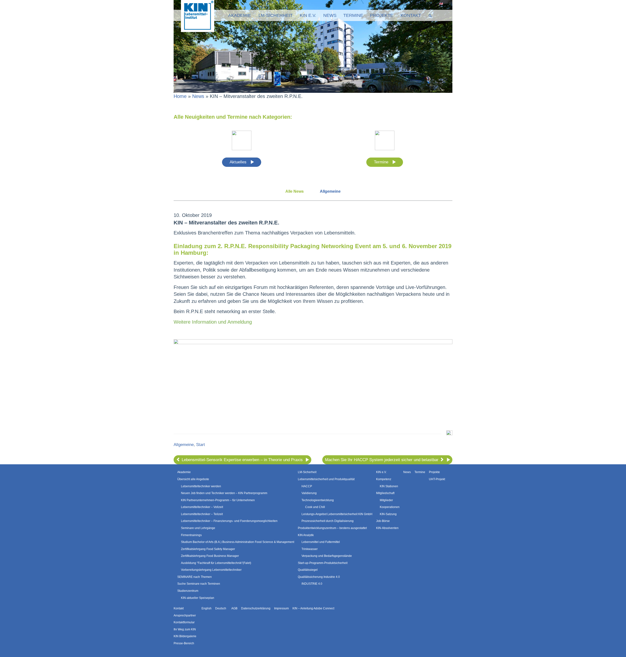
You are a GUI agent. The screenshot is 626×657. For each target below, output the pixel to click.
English (440, 3)
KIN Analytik (306, 535)
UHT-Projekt (437, 479)
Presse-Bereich (184, 643)
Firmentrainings (191, 535)
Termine (353, 15)
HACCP (307, 486)
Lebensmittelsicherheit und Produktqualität (326, 479)
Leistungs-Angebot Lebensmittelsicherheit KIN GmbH (337, 514)
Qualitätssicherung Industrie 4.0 (319, 577)
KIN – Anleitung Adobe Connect (313, 608)
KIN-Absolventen (387, 528)
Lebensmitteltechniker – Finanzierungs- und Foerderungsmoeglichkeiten (229, 521)
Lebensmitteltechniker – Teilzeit (202, 514)
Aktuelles (239, 162)
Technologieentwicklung (318, 500)
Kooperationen (390, 507)
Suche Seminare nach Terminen (198, 583)
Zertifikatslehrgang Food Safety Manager (208, 549)
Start (200, 444)
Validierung (309, 493)
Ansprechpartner (185, 615)
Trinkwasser (310, 549)
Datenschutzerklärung (255, 608)
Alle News (294, 191)
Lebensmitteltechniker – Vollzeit (202, 507)
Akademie (239, 15)
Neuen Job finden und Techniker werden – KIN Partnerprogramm (224, 493)
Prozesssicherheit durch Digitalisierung (328, 521)
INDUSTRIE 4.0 (312, 583)
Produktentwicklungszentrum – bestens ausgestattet (332, 528)
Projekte (381, 15)
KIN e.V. (308, 15)
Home (180, 96)
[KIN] (197, 15)
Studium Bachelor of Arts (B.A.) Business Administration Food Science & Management (237, 542)
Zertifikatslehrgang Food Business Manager (210, 556)
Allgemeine (330, 191)
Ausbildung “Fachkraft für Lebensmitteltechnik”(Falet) (216, 563)
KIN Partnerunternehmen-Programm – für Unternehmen (218, 500)
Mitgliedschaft (385, 493)
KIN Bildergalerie (185, 636)
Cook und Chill (315, 507)
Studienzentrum (187, 591)
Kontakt (411, 15)
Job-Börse (383, 521)
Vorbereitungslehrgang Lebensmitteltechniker (211, 570)
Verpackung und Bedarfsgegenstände (327, 556)
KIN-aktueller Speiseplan (197, 598)
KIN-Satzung (388, 514)
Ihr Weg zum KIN (185, 629)
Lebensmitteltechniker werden (201, 486)
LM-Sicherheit (275, 15)
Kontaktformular (184, 622)
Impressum (281, 608)
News (329, 15)
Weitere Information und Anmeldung (213, 322)
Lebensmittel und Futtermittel (321, 542)
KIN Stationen (389, 486)
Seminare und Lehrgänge (198, 528)
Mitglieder (386, 500)
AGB (234, 608)
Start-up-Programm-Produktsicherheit (322, 563)
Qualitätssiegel (308, 570)
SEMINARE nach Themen (194, 577)
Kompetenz (383, 479)
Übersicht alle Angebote (193, 479)
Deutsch (446, 3)
